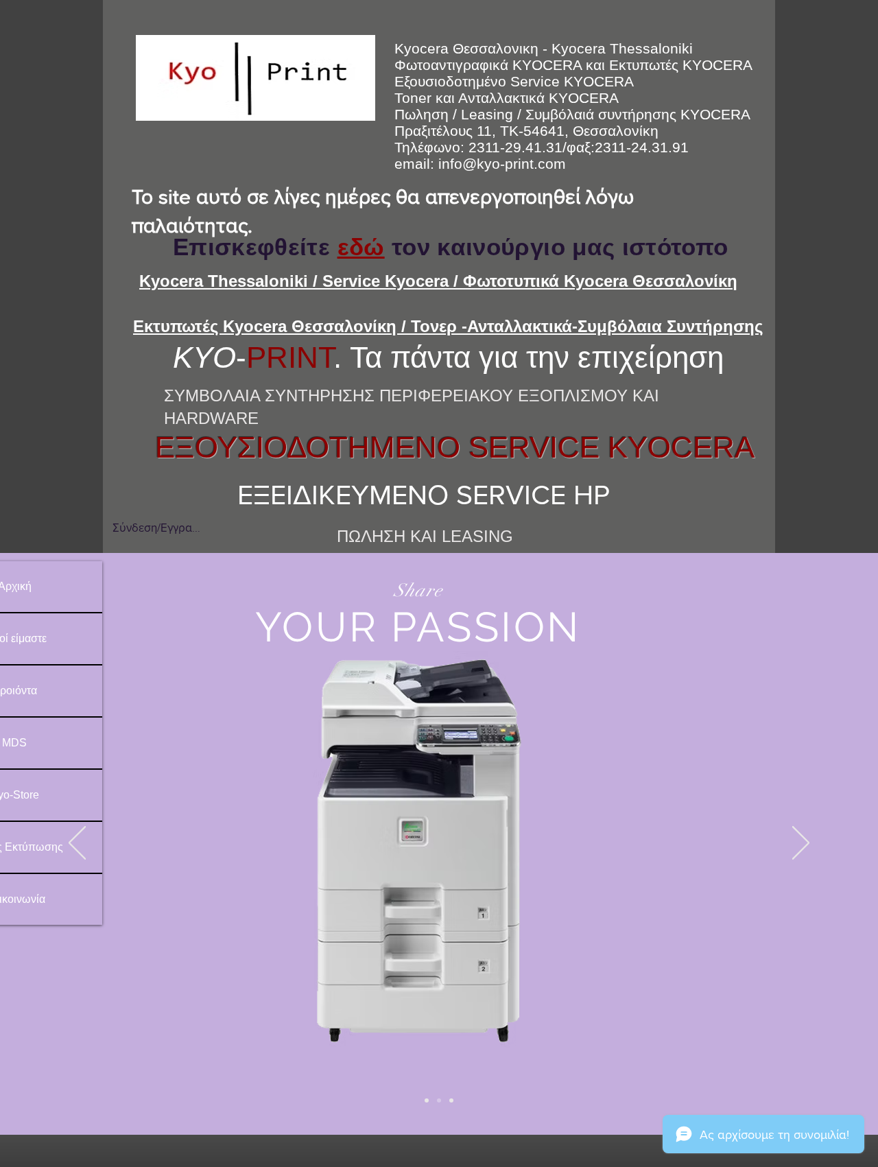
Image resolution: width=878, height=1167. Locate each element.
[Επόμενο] (800, 844)
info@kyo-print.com (502, 164)
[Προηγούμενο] (77, 844)
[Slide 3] (451, 1100)
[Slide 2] (439, 1100)
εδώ (361, 246)
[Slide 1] (427, 1100)
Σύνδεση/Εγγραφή (156, 527)
